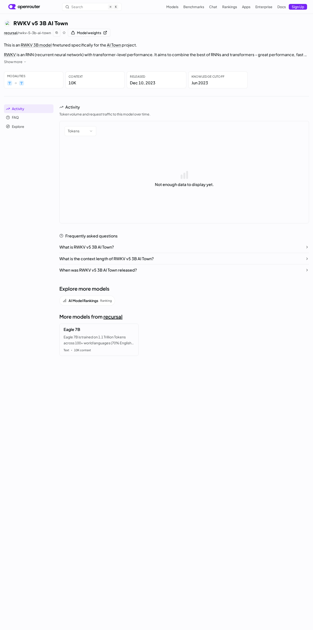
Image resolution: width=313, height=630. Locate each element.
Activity (18, 108)
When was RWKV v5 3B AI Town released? (98, 270)
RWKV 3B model (36, 44)
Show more (13, 61)
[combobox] (80, 131)
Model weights (89, 32)
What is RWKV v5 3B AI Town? (86, 247)
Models (172, 6)
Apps (246, 6)
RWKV (10, 54)
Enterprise (263, 6)
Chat (213, 6)
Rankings (229, 6)
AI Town (114, 44)
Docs (281, 6)
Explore (18, 126)
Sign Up (298, 6)
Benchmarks (193, 6)
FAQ (15, 117)
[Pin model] (64, 32)
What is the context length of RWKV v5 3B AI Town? (106, 258)
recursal (10, 32)
